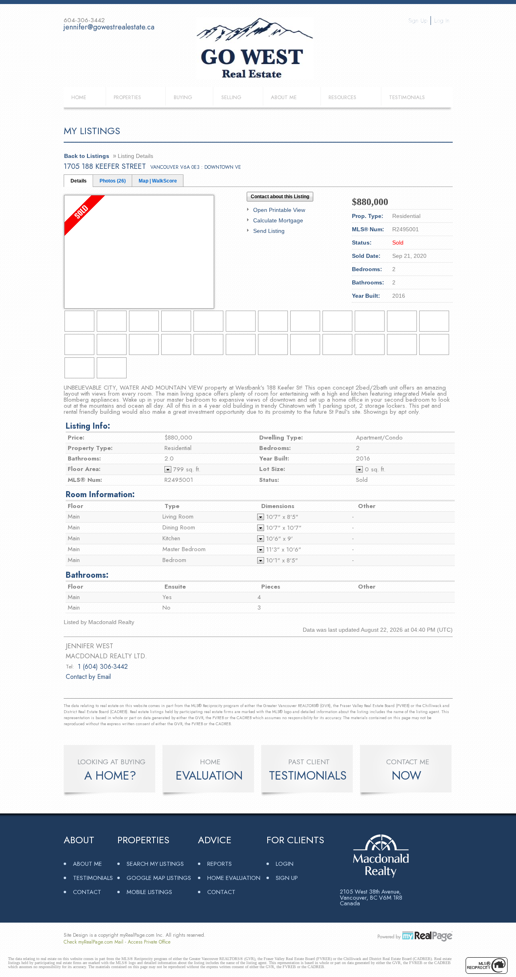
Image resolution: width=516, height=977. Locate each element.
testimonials (308, 775)
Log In (441, 20)
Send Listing (269, 231)
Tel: (70, 666)
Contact (87, 892)
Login (284, 863)
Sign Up (417, 20)
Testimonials (407, 97)
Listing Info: (88, 426)
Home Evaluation (233, 877)
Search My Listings (155, 863)
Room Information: (100, 494)
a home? (110, 775)
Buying (183, 97)
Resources (342, 97)
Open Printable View (279, 210)
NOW (406, 775)
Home (78, 97)
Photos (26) (113, 181)
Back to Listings (86, 156)
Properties (127, 97)
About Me (284, 97)
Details (79, 181)
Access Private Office (149, 942)
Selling (231, 97)
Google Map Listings (159, 877)
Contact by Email (88, 676)
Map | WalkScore (158, 181)
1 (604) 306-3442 (103, 666)
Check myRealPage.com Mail (93, 942)
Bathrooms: (87, 575)
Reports (219, 863)
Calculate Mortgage (278, 220)
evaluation (209, 775)
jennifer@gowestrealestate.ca (109, 27)
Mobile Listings (149, 892)
